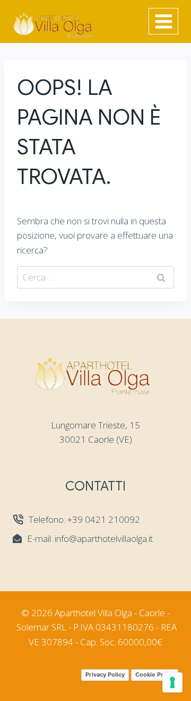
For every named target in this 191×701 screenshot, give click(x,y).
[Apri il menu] (163, 21)
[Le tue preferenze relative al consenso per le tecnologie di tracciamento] (172, 682)
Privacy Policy (105, 674)
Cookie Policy (154, 674)
